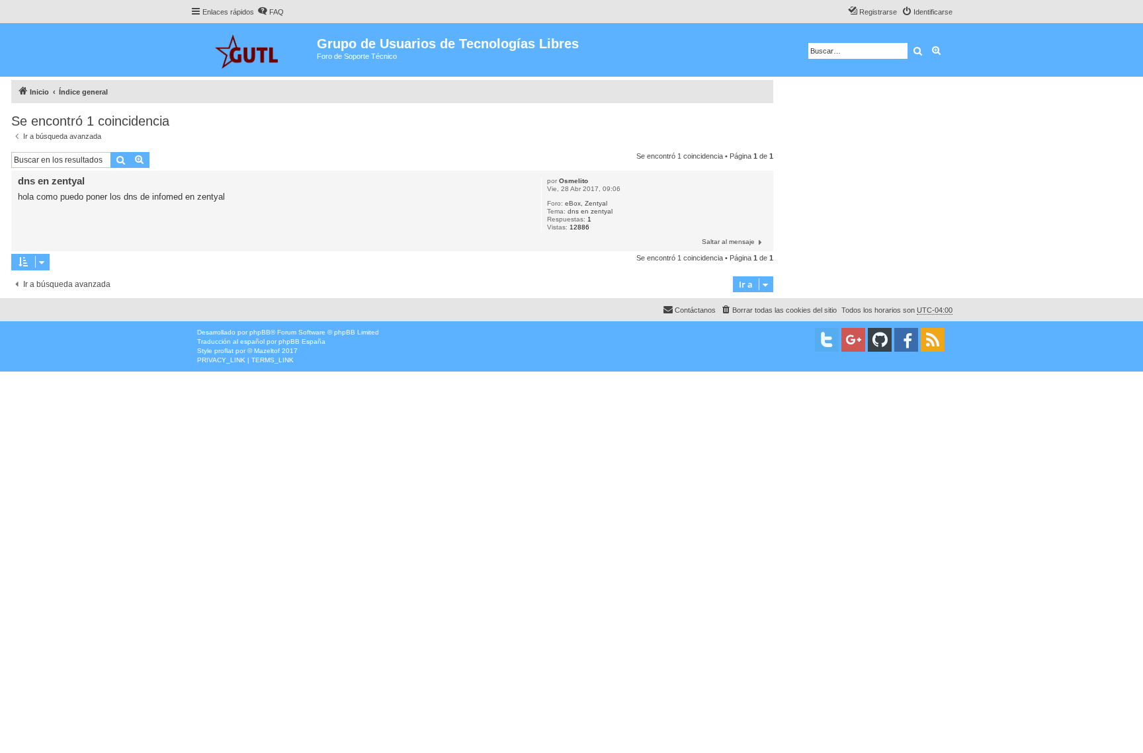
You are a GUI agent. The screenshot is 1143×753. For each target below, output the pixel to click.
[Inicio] (253, 49)
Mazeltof (267, 350)
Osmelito (573, 180)
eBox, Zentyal (586, 203)
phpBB (260, 332)
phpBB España (301, 341)
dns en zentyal (590, 211)
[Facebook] (906, 340)
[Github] (880, 340)
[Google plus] (853, 340)
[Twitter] (827, 340)
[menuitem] (270, 12)
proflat (223, 350)
